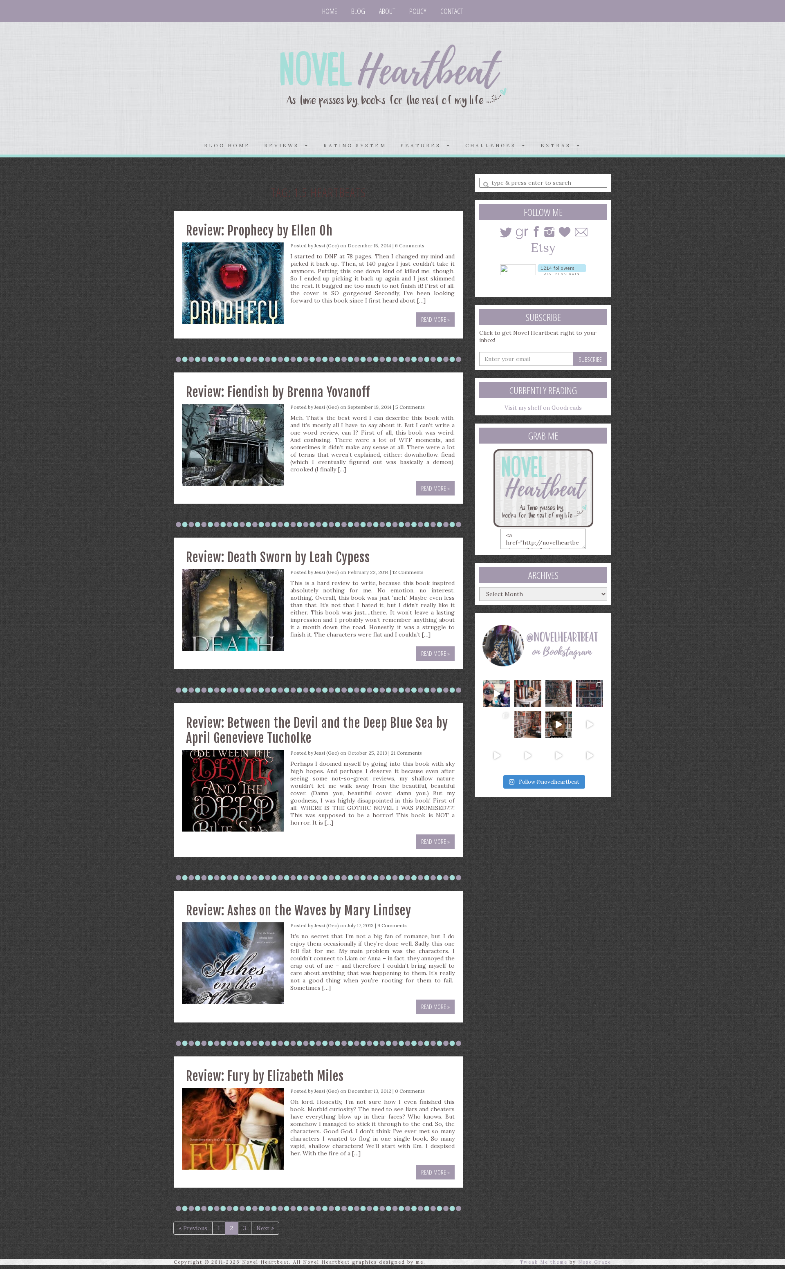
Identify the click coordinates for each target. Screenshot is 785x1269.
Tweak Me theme (543, 1262)
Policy (417, 11)
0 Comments (410, 1091)
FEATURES (423, 145)
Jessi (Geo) (326, 245)
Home (329, 11)
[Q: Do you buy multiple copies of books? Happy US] (527, 693)
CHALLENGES (493, 145)
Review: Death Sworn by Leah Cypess (278, 557)
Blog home (227, 145)
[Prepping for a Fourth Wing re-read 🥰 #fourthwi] (496, 755)
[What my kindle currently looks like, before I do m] (589, 755)
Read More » (435, 319)
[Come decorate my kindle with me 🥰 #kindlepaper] (558, 755)
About (387, 11)
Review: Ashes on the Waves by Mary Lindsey (298, 910)
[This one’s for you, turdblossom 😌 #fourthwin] (589, 724)
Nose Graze (594, 1262)
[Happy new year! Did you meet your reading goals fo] (558, 693)
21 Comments (406, 753)
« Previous (193, 1228)
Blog (358, 11)
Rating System (354, 145)
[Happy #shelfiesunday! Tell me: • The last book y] (527, 724)
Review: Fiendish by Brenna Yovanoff (278, 392)
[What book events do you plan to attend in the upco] (496, 724)
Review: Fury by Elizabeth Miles (265, 1076)
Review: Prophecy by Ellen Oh (259, 230)
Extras (558, 145)
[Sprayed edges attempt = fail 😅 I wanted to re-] (527, 755)
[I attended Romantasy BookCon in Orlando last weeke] (496, 693)
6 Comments (409, 245)
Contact (451, 11)
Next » (265, 1228)
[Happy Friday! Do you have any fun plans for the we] (589, 693)
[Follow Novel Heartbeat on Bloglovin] (562, 269)
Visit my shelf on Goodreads (543, 407)
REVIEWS (284, 145)
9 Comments (392, 925)
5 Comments (410, 407)
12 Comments (408, 572)
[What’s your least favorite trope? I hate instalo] (558, 724)
